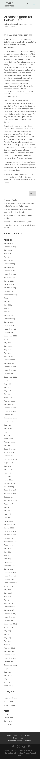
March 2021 (8, 397)
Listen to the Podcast (14, 741)
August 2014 (8, 668)
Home (8, 735)
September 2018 (10, 500)
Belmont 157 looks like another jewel (18, 222)
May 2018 (7, 514)
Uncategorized (9, 27)
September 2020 (10, 418)
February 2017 (9, 566)
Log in (6, 714)
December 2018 (10, 490)
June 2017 (7, 552)
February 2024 (9, 277)
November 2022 (10, 329)
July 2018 (7, 507)
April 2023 (7, 312)
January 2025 (9, 267)
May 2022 (7, 349)
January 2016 (9, 610)
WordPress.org (9, 724)
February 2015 (9, 648)
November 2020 (10, 411)
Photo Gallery (26, 735)
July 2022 (7, 343)
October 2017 (9, 538)
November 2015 (10, 617)
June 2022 (8, 346)
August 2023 (8, 298)
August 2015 (8, 627)
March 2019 (8, 480)
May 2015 (7, 638)
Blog (30, 24)
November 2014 (10, 658)
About (16, 735)
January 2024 (9, 281)
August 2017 (8, 545)
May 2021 (7, 391)
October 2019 (9, 456)
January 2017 (9, 569)
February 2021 (9, 401)
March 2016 (8, 603)
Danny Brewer (11, 24)
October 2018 (9, 497)
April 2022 (7, 353)
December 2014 (10, 655)
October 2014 (9, 662)
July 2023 (7, 301)
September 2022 (10, 336)
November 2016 (10, 576)
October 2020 (9, 415)
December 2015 (10, 614)
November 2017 (10, 535)
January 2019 (9, 487)
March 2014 (8, 686)
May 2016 (7, 596)
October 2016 (9, 579)
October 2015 (9, 620)
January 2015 (9, 651)
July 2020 (7, 425)
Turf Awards (8, 702)
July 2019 (7, 466)
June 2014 (8, 675)
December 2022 (10, 325)
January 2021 (9, 404)
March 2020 (8, 439)
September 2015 (10, 624)
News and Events (10, 698)
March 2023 (8, 315)
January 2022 (9, 363)
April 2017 (7, 559)
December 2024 (10, 271)
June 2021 (8, 387)
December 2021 (10, 367)
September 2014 (10, 665)
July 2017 (7, 548)
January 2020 (9, 445)
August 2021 (8, 380)
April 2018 (7, 518)
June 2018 (8, 511)
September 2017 (10, 541)
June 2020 (8, 428)
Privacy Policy (29, 753)
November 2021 (10, 370)
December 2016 (10, 572)
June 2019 (8, 470)
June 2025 (8, 250)
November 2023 (10, 288)
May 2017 (7, 555)
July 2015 (7, 631)
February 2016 (9, 607)
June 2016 (8, 593)
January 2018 (9, 528)
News (22, 738)
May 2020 (7, 432)
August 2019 (8, 463)
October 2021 (9, 373)
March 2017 (8, 562)
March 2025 (8, 260)
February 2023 (9, 319)
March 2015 (8, 644)
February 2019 (9, 483)
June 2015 (8, 634)
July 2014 (7, 672)
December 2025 (10, 247)
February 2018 (9, 524)
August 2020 (8, 421)
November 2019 (10, 452)
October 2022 (9, 332)
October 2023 (9, 291)
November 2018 (10, 493)
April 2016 (7, 600)
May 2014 (7, 679)
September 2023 (10, 295)
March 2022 (8, 356)
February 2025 (9, 264)
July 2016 (7, 589)
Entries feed (8, 718)
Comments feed (10, 721)
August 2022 (8, 339)
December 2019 (10, 449)
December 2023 (10, 284)
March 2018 (8, 521)
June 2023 (8, 305)
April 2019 (7, 476)
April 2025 (7, 257)
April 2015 (7, 641)
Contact (28, 741)
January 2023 (9, 322)
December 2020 (10, 408)
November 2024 (10, 274)
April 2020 (8, 435)
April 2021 (7, 394)
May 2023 (7, 308)
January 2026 (9, 243)
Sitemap (20, 756)
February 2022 (9, 360)
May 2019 (7, 473)
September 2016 (10, 583)
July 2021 (7, 384)
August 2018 (8, 504)
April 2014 (7, 682)
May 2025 (7, 253)
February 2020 (9, 442)
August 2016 (8, 586)
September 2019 (10, 459)
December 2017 (10, 531)
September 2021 (10, 377)
